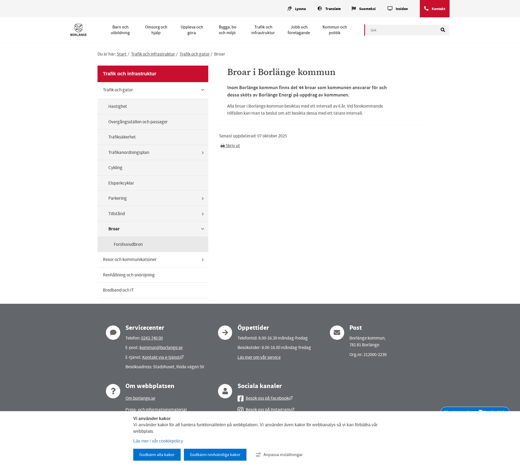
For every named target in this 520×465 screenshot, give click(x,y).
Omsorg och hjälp (156, 29)
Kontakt (438, 8)
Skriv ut (232, 145)
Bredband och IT (118, 290)
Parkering (117, 198)
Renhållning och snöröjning (129, 275)
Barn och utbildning (120, 29)
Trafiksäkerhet (122, 137)
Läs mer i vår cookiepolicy (158, 441)
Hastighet (117, 106)
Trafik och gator (195, 54)
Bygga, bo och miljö (227, 29)
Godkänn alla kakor (157, 454)
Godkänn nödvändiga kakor (215, 454)
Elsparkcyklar (121, 183)
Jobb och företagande (299, 29)
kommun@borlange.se (161, 347)
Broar (114, 229)
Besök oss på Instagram (270, 409)
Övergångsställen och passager (138, 122)
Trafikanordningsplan (128, 152)
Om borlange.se (140, 398)
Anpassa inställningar (283, 454)
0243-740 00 (152, 338)
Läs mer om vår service (259, 357)
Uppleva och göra (192, 29)
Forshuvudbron (128, 244)
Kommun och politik (335, 29)
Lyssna (300, 8)
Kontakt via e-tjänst (163, 357)
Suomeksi (367, 8)
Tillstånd (116, 214)
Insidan (402, 8)
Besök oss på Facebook (269, 398)
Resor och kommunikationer (130, 259)
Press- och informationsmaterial (156, 409)
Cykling (115, 167)
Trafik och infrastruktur (263, 29)
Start (121, 54)
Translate (333, 8)
